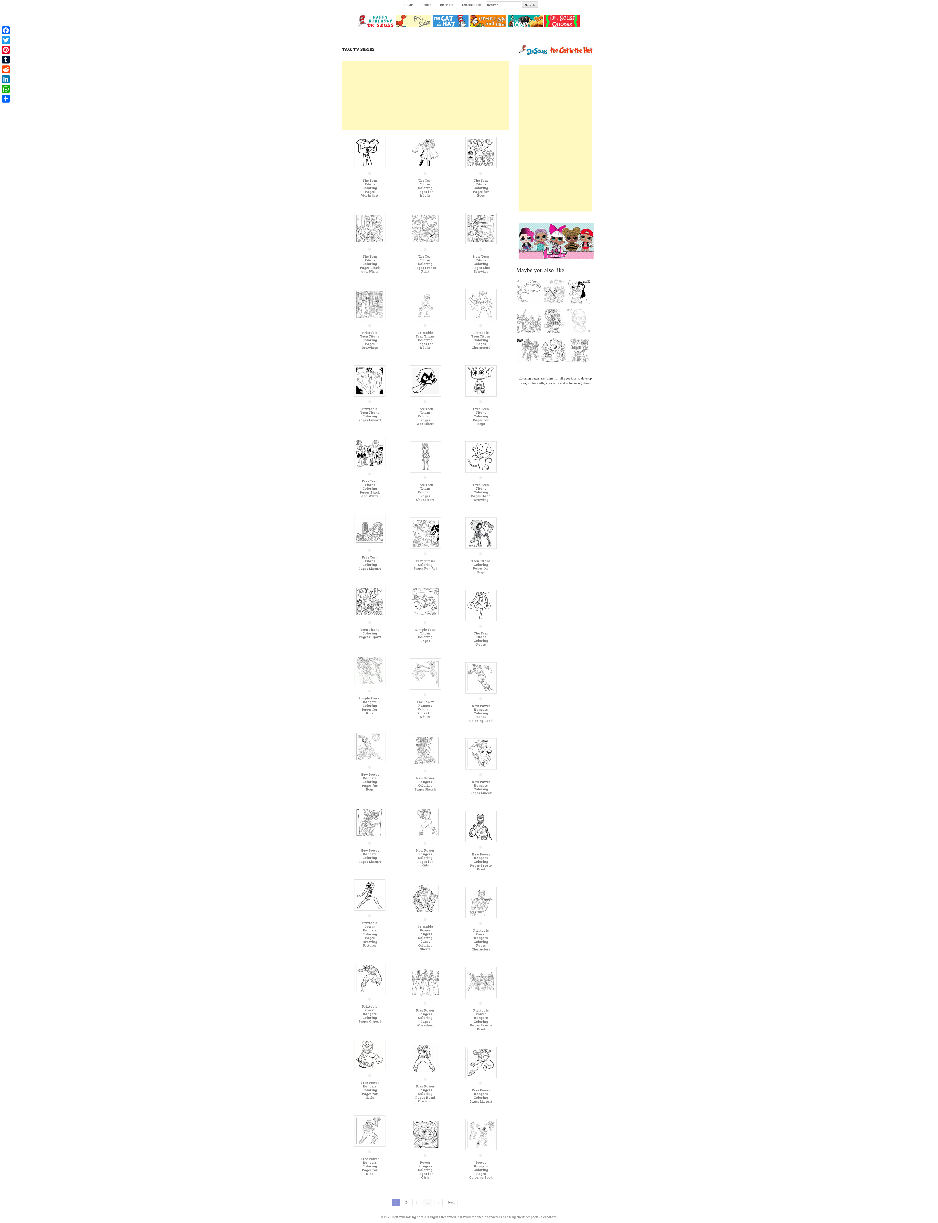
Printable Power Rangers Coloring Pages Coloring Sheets (425, 937)
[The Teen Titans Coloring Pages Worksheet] (369, 152)
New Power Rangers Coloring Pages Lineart (369, 856)
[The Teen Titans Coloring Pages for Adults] (425, 152)
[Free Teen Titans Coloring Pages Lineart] (369, 529)
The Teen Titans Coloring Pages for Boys (481, 188)
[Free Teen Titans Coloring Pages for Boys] (481, 380)
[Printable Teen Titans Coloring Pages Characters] (481, 304)
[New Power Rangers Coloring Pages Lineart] (369, 822)
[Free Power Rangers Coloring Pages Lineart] (481, 1062)
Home (409, 5)
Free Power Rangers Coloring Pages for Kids (370, 1166)
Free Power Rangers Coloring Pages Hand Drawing (425, 1094)
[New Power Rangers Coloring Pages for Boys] (369, 746)
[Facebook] (6, 30)
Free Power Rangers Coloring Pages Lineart (480, 1096)
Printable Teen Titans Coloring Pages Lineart (369, 414)
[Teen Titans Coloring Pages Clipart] (369, 601)
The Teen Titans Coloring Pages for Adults (425, 188)
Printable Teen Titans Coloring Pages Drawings (369, 340)
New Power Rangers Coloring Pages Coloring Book (480, 713)
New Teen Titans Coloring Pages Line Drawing (481, 264)
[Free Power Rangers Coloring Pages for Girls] (369, 1054)
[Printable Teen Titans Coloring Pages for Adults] (425, 304)
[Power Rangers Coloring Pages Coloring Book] (481, 1134)
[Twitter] (6, 40)
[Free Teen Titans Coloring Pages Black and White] (369, 453)
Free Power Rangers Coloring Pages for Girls (370, 1090)
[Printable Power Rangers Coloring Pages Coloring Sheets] (425, 898)
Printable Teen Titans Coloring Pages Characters (480, 340)
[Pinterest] (6, 50)
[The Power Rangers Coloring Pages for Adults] (425, 673)
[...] (530, 292)
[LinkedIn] (6, 79)
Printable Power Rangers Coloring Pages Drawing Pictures (369, 934)
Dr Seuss (446, 5)
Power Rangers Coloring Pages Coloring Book (480, 1170)
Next (451, 1202)
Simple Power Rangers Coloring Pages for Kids (369, 706)
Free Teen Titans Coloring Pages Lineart (369, 563)
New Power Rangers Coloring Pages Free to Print (481, 862)
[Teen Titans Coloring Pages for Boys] (481, 533)
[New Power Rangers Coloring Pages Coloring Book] (481, 677)
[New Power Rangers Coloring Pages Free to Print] (481, 826)
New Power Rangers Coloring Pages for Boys (370, 782)
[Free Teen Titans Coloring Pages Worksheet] (425, 380)
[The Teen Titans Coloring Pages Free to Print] (425, 228)
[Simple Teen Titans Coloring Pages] (425, 601)
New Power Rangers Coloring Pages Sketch (425, 783)
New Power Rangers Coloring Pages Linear (481, 787)
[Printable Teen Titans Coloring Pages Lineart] (369, 380)
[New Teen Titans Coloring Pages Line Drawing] (481, 228)
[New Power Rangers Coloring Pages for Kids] (425, 822)
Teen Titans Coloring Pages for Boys (480, 566)
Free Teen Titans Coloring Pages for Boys (481, 416)
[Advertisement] (425, 95)
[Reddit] (6, 69)
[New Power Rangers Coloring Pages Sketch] (425, 750)
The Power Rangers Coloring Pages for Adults (425, 709)
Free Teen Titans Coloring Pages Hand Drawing (481, 492)
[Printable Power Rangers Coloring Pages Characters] (481, 902)
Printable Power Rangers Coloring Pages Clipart (370, 1014)
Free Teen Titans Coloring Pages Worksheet (425, 416)
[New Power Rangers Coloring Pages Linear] (481, 753)
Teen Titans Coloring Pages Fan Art (425, 565)
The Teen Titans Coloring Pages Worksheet (369, 188)
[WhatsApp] (6, 89)
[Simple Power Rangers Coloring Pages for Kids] (369, 670)
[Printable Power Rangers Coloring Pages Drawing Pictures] (369, 894)
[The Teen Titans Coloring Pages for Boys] (481, 152)
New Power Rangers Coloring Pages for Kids (425, 858)
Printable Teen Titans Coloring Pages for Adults (425, 340)
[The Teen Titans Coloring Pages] (481, 605)
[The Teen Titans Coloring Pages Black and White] (369, 228)
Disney (426, 5)
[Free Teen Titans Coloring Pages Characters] (425, 456)
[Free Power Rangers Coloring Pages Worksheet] (425, 982)
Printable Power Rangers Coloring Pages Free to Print (481, 1019)
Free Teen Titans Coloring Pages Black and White (370, 488)
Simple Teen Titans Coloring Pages (425, 635)
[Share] (6, 99)
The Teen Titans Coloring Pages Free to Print (425, 264)
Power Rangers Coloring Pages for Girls (425, 1170)
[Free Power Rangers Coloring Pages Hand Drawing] (425, 1058)
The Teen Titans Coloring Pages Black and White (370, 264)
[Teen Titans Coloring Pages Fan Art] (425, 533)
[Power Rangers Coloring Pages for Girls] (425, 1134)
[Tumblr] (6, 59)
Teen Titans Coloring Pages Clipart (370, 633)
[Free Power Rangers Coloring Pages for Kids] (369, 1130)
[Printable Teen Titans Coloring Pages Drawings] (369, 304)
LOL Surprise (471, 5)
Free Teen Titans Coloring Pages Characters (425, 492)
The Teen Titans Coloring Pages (481, 639)
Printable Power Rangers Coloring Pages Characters (481, 939)
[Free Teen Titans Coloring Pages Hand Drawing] (481, 456)
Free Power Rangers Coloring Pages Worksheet (425, 1018)
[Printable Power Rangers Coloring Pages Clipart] (369, 978)
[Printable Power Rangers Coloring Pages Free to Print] (481, 982)
